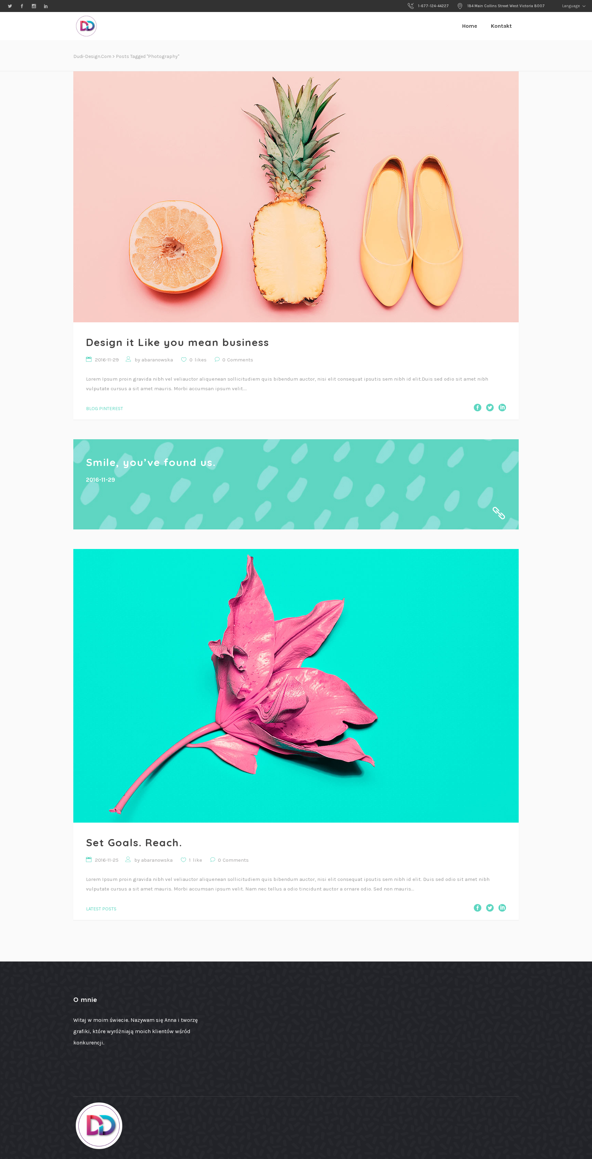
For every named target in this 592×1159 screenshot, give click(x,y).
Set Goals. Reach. (134, 842)
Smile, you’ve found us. (151, 462)
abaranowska (157, 360)
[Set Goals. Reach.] (296, 686)
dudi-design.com (92, 56)
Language (570, 5)
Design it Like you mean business (177, 342)
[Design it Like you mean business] (296, 196)
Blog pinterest (104, 408)
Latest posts (101, 909)
